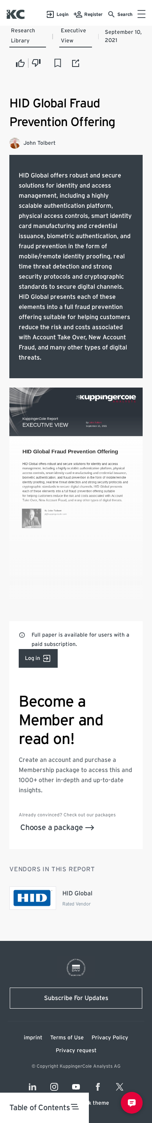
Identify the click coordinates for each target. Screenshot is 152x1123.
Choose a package (51, 828)
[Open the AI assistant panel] (132, 1103)
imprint (33, 1038)
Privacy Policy (110, 1038)
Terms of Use (67, 1038)
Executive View (73, 36)
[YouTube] (76, 1086)
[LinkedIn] (32, 1086)
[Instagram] (54, 1086)
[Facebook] (98, 1086)
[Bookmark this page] (58, 63)
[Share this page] (76, 63)
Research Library (23, 36)
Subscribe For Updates (76, 998)
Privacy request (76, 1050)
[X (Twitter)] (119, 1086)
